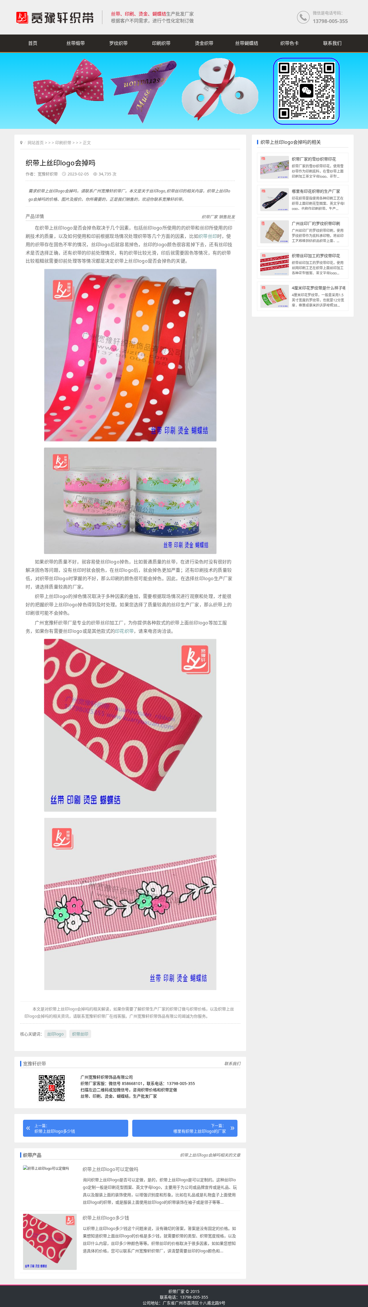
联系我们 (332, 43)
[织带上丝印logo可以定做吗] (46, 1168)
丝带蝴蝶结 (246, 43)
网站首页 (36, 142)
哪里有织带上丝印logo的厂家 (199, 1131)
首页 (32, 43)
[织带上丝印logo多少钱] (50, 1268)
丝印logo (55, 1034)
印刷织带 (161, 43)
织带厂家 (176, 1291)
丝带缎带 (75, 43)
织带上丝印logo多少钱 (54, 1131)
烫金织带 (204, 43)
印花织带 (124, 631)
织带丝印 (207, 236)
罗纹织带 (118, 43)
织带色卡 (289, 43)
